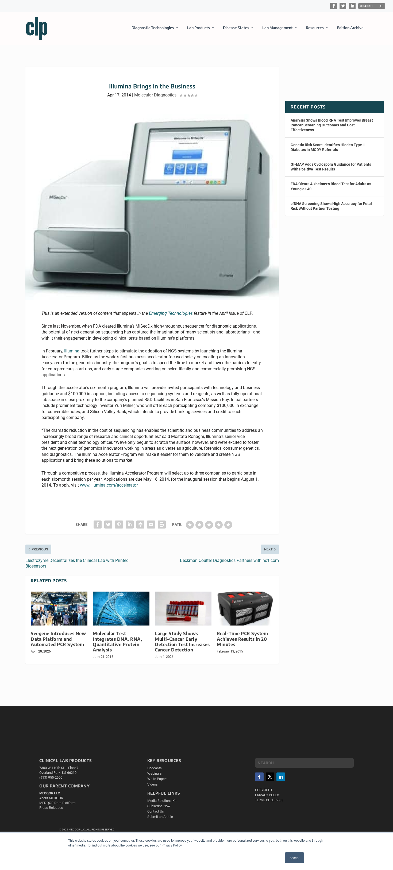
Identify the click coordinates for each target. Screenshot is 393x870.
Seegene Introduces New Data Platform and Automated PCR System (58, 639)
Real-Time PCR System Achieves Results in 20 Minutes (242, 639)
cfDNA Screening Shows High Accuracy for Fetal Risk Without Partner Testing (331, 206)
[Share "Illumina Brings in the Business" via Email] (151, 524)
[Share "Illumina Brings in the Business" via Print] (161, 524)
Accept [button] (294, 857)
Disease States (236, 27)
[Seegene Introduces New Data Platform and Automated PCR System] (59, 609)
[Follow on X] (270, 776)
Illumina (71, 351)
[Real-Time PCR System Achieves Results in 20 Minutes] (245, 609)
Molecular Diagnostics (155, 95)
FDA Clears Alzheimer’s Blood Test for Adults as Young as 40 (331, 186)
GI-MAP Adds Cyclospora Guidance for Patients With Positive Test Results (331, 166)
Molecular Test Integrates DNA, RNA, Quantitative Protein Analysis (117, 641)
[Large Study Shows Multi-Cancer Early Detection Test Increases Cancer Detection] (183, 609)
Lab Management (277, 27)
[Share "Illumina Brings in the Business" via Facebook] (97, 524)
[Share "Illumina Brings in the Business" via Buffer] (140, 524)
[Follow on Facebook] (259, 776)
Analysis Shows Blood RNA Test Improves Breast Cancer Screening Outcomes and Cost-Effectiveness (332, 125)
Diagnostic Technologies (153, 27)
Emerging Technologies (171, 313)
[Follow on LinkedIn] (280, 776)
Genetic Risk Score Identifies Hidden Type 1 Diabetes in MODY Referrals (328, 147)
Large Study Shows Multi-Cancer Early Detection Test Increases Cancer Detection (182, 641)
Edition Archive (350, 27)
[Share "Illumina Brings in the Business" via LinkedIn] (129, 524)
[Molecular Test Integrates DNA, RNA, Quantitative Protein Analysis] (121, 609)
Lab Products (198, 27)
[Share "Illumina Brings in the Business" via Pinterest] (119, 524)
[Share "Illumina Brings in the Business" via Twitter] (108, 524)
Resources (315, 27)
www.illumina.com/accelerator (108, 485)
